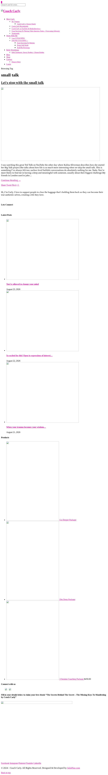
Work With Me (11, 36)
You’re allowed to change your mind (22, 284)
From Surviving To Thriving (26, 43)
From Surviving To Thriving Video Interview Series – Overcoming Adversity (36, 31)
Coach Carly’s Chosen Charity (26, 24)
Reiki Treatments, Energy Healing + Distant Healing (28, 52)
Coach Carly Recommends (20, 26)
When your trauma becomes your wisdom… (26, 427)
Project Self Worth (22, 45)
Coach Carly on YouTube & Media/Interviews (26, 29)
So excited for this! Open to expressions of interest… (29, 355)
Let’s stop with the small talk (22, 82)
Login (8, 64)
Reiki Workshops (12, 50)
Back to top (6, 773)
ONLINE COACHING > (20, 41)
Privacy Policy (16, 62)
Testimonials (15, 33)
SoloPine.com (73, 768)
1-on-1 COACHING (18, 38)
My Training (15, 22)
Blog (8, 55)
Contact (9, 59)
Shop (8, 57)
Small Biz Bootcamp (23, 48)
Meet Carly (10, 19)
